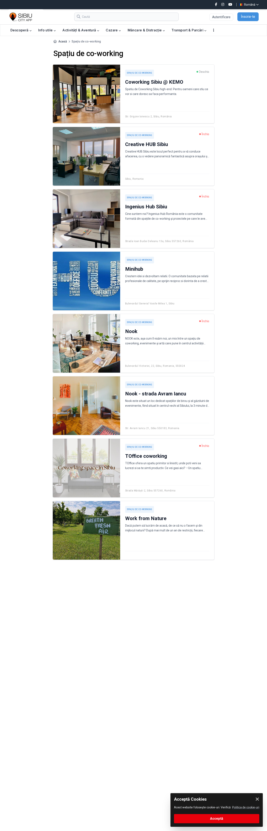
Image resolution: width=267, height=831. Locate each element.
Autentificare (221, 17)
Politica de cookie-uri (245, 807)
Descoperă (19, 30)
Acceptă (216, 819)
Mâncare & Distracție (145, 30)
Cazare (112, 30)
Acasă (62, 41)
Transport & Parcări (187, 30)
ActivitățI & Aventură (79, 30)
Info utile (45, 30)
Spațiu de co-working (139, 73)
